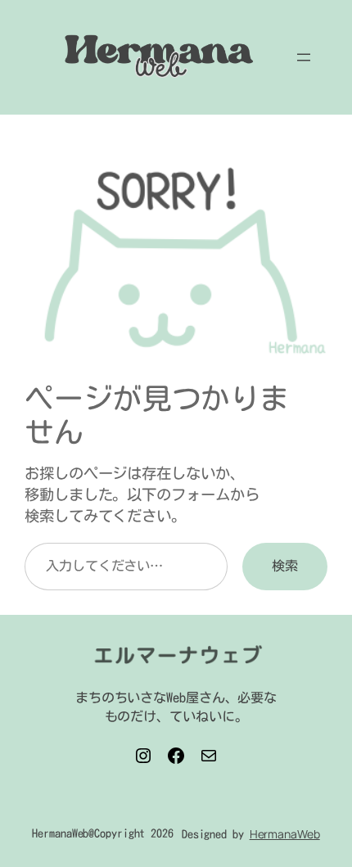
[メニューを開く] (304, 57)
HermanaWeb (285, 834)
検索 (285, 565)
